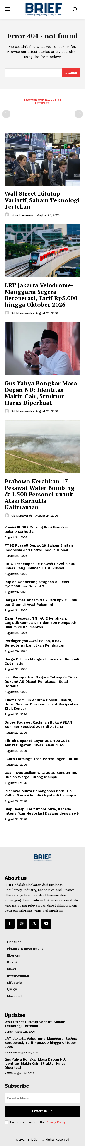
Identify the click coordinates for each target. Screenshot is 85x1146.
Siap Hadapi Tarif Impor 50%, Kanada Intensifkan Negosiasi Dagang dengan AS (42, 811)
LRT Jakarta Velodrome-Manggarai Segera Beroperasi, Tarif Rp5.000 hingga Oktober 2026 (41, 294)
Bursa (9, 1031)
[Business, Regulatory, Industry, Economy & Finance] (43, 857)
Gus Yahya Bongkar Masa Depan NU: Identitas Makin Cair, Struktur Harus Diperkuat (41, 392)
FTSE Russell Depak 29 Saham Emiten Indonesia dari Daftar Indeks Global (39, 547)
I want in (39, 1111)
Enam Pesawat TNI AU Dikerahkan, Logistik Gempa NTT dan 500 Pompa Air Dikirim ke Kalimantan (40, 622)
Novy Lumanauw (22, 215)
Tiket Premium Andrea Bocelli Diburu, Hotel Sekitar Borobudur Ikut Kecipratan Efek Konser (41, 704)
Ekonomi (11, 1052)
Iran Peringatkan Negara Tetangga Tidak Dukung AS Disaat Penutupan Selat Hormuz (41, 681)
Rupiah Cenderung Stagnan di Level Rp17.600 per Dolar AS (37, 584)
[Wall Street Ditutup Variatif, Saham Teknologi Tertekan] (42, 159)
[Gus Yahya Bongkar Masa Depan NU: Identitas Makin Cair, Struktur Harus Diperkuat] (42, 349)
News (8, 1073)
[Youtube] (46, 924)
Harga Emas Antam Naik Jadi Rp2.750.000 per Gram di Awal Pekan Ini (41, 602)
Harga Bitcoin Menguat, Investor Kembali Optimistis (42, 661)
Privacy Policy (55, 1122)
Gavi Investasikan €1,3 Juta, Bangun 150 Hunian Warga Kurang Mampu (41, 774)
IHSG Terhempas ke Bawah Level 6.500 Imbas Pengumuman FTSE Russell (40, 566)
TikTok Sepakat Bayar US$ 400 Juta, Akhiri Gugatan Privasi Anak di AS (37, 742)
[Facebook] (10, 924)
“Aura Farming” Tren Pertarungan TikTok (42, 759)
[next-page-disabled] (79, 114)
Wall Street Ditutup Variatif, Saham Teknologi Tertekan (42, 200)
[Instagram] (22, 924)
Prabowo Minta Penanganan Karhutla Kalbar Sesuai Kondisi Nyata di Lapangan (41, 793)
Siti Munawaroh (21, 313)
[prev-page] (6, 114)
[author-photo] (7, 214)
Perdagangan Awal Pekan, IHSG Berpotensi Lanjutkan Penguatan (34, 643)
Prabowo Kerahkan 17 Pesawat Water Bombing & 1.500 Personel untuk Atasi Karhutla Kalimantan (40, 494)
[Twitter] (34, 924)
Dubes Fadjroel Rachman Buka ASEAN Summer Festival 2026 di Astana (38, 724)
